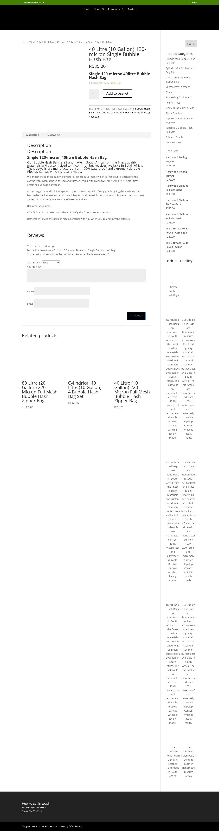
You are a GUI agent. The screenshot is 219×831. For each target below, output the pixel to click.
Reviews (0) (53, 135)
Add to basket (117, 93)
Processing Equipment (178, 97)
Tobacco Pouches (175, 137)
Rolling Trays (173, 102)
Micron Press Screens (178, 86)
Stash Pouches (174, 113)
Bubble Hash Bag (126, 112)
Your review (35, 266)
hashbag (94, 116)
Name (30, 291)
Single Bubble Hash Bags (42, 42)
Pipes (169, 92)
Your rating (34, 262)
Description (32, 135)
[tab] (32, 135)
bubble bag (108, 112)
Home (86, 9)
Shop (97, 9)
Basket (132, 9)
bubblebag (143, 112)
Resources (114, 9)
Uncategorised (174, 142)
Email (30, 303)
